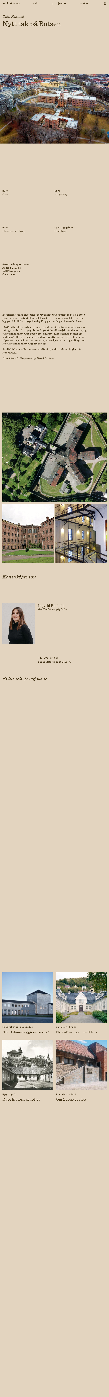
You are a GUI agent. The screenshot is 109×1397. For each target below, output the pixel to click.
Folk (36, 3)
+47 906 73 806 (48, 658)
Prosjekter (59, 3)
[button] (105, 3)
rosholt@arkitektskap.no (55, 662)
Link (54, 633)
